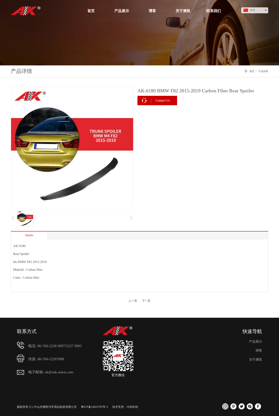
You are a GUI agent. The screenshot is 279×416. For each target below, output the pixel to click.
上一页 (132, 300)
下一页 (146, 300)
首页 (251, 71)
